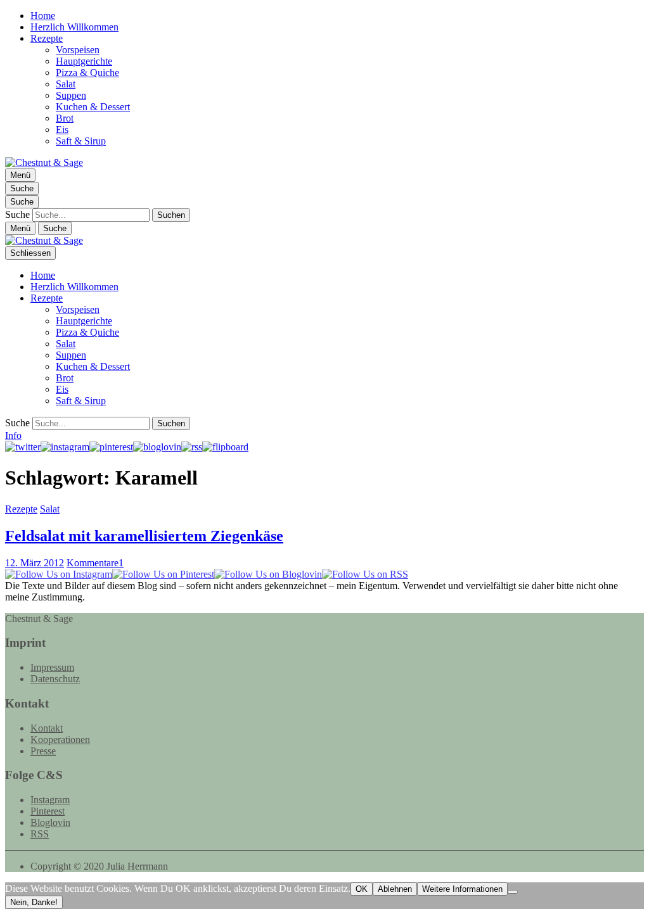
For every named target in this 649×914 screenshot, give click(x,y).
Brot (65, 118)
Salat (65, 84)
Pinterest (47, 811)
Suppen (71, 95)
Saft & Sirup (81, 141)
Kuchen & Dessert (93, 106)
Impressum (52, 667)
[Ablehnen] (513, 892)
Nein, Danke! (34, 902)
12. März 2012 (34, 562)
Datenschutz (55, 678)
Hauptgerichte (84, 61)
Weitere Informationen (462, 889)
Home (42, 15)
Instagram (50, 799)
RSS (39, 833)
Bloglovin (50, 822)
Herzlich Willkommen (74, 27)
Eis (62, 129)
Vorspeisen (78, 49)
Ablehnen (395, 889)
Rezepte (46, 38)
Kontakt (46, 728)
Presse (43, 751)
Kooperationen (60, 739)
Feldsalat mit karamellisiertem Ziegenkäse (144, 536)
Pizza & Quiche (87, 72)
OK (362, 889)
